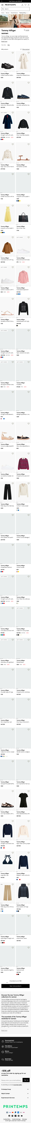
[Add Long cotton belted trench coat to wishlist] (28, 53)
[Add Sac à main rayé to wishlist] (28, 206)
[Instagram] (12, 1116)
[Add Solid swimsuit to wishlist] (28, 948)
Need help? (8, 1059)
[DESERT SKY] (17, 911)
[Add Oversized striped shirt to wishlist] (28, 267)
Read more (4, 41)
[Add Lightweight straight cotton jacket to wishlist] (12, 916)
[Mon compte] (22, 5)
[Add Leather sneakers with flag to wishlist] (12, 267)
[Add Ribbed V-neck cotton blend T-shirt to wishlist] (28, 853)
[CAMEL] (1, 911)
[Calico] (2, 847)
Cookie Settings (16, 1119)
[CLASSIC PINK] (1, 418)
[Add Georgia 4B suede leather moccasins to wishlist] (12, 761)
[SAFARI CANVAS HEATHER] (21, 634)
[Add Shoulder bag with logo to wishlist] (12, 670)
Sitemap (24, 1119)
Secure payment (9, 1040)
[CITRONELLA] (19, 200)
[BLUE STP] (18, 294)
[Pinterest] (19, 1116)
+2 (6, 756)
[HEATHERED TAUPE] (17, 634)
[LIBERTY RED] (17, 974)
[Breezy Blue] (1, 756)
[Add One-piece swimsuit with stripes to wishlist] (12, 608)
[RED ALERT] (19, 879)
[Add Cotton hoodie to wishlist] (28, 545)
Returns (7, 1051)
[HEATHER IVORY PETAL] (17, 510)
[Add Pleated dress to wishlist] (28, 640)
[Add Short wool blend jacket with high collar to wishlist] (28, 113)
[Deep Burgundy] (2, 139)
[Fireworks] (2, 571)
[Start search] (3, 9)
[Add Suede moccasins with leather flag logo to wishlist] (12, 174)
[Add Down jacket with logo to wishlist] (28, 884)
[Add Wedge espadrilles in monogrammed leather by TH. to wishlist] (28, 392)
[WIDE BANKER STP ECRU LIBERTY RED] (17, 294)
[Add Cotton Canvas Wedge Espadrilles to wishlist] (28, 515)
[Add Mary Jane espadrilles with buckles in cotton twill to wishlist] (28, 424)
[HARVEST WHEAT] (5, 756)
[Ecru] (18, 879)
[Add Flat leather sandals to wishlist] (28, 144)
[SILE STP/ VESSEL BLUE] (19, 294)
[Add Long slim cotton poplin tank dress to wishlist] (28, 174)
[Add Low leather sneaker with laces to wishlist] (12, 453)
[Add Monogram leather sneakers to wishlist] (12, 362)
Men (8, 45)
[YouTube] (22, 1116)
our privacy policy (17, 1084)
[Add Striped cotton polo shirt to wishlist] (28, 453)
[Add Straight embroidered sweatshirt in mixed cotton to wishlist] (12, 392)
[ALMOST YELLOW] (18, 571)
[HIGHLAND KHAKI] (3, 139)
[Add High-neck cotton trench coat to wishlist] (12, 144)
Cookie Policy (6, 1119)
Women (7, 12)
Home (2, 12)
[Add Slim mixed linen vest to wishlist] (12, 699)
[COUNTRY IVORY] (2, 418)
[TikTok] (15, 1116)
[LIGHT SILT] (1, 942)
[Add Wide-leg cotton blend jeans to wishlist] (12, 483)
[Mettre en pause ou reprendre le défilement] (1, 1)
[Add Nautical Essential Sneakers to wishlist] (28, 237)
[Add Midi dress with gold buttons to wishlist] (12, 640)
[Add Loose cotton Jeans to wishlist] (28, 916)
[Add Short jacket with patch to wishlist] (12, 515)
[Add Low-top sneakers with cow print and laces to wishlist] (12, 791)
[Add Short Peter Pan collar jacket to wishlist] (28, 576)
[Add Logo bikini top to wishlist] (12, 853)
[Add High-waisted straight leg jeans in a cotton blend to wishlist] (12, 948)
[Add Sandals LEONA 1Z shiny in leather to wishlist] (12, 299)
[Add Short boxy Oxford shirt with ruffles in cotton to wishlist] (28, 699)
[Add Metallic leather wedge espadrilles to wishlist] (28, 729)
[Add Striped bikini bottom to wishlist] (12, 545)
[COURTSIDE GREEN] (1, 634)
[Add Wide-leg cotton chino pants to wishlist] (12, 884)
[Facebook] (9, 1116)
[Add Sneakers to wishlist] (28, 362)
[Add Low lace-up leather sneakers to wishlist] (28, 83)
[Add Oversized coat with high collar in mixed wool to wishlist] (12, 237)
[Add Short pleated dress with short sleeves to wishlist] (28, 791)
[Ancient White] (18, 603)
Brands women (14, 12)
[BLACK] (18, 200)
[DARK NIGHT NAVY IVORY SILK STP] (3, 756)
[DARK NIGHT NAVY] (1, 139)
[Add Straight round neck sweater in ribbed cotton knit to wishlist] (12, 821)
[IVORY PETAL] (19, 510)
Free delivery (8, 1046)
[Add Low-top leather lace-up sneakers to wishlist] (28, 761)
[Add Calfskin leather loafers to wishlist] (12, 53)
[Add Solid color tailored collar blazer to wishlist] (12, 83)
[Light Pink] (17, 571)
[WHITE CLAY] (17, 603)
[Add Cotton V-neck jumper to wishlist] (28, 483)
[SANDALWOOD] (18, 325)
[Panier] (29, 5)
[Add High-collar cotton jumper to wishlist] (28, 821)
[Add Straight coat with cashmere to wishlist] (12, 113)
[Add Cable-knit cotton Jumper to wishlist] (12, 729)
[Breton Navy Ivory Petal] (2, 756)
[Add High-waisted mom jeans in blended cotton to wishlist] (28, 330)
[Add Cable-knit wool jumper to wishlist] (28, 608)
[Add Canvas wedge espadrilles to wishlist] (12, 424)
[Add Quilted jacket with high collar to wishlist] (28, 299)
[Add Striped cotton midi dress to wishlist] (28, 670)
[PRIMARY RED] (3, 847)
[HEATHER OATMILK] (19, 634)
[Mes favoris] (25, 5)
